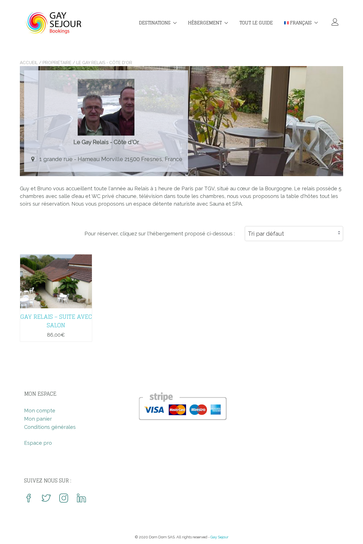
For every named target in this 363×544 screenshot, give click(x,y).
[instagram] (63, 499)
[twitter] (46, 499)
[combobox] (294, 233)
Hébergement (205, 22)
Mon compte (39, 411)
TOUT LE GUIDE (256, 22)
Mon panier (38, 419)
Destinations (154, 22)
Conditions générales (50, 427)
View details (56, 277)
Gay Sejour (219, 537)
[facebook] (28, 499)
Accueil (29, 62)
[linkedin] (81, 499)
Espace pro (38, 443)
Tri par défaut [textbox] (266, 233)
